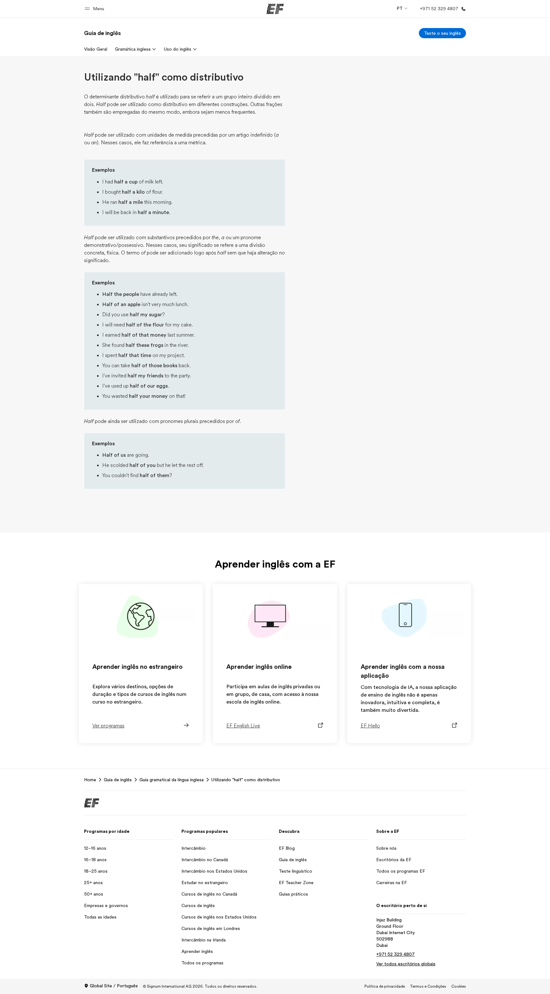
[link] (102, 33)
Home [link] (90, 779)
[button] (95, 9)
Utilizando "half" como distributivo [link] (245, 779)
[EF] (275, 9)
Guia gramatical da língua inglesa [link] (171, 779)
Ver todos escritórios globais (405, 963)
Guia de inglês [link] (118, 779)
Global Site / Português (114, 985)
